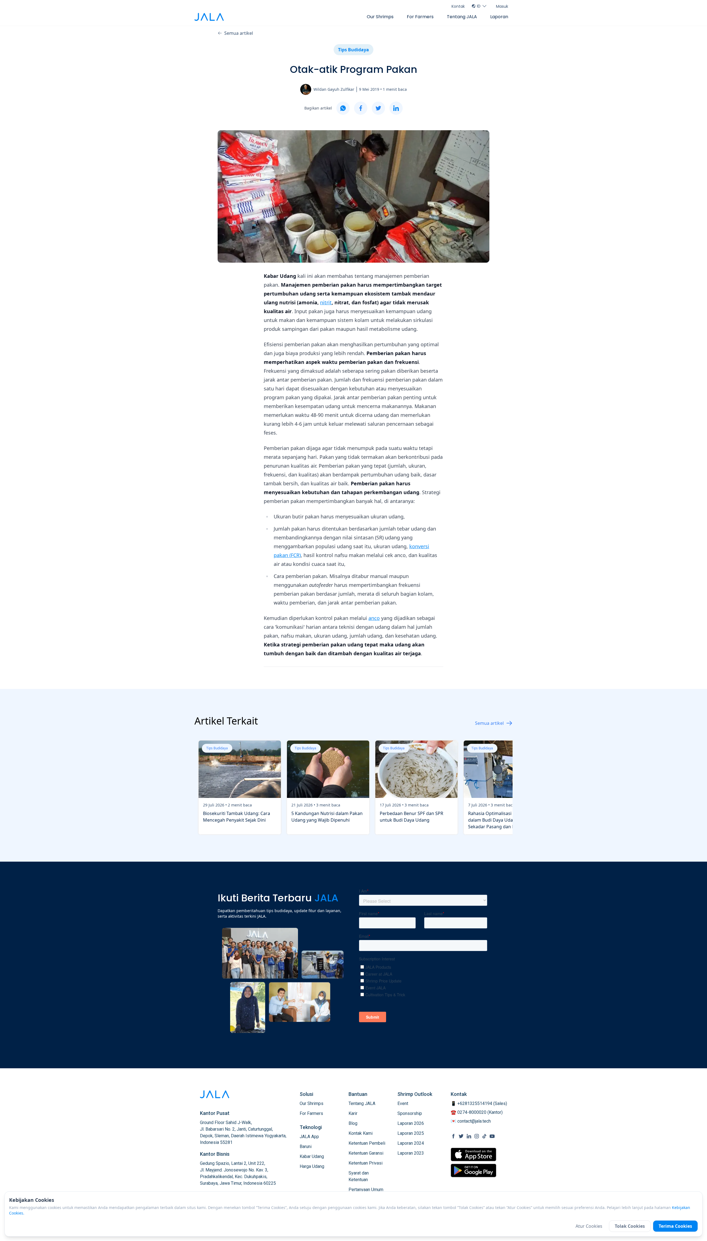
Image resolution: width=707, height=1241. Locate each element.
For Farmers (420, 17)
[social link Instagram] (476, 1136)
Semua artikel (238, 33)
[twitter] (378, 108)
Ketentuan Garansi (366, 1153)
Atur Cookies (589, 1226)
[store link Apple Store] (473, 1154)
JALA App (309, 1136)
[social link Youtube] (492, 1136)
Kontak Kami (361, 1133)
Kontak (458, 6)
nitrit (326, 302)
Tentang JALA (462, 17)
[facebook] (360, 108)
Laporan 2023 (410, 1153)
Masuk (502, 6)
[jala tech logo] (209, 17)
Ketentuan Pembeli (367, 1143)
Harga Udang (312, 1166)
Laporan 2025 (410, 1133)
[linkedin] (396, 108)
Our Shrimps (380, 17)
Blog (353, 1123)
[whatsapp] (343, 108)
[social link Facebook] (453, 1136)
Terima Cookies (675, 1226)
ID (479, 6)
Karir (353, 1113)
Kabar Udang (312, 1156)
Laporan (499, 17)
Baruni (306, 1146)
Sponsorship (409, 1113)
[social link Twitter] (461, 1136)
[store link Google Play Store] (473, 1170)
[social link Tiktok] (484, 1136)
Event (402, 1103)
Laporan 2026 (410, 1123)
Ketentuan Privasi (365, 1163)
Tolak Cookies (630, 1226)
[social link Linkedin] (469, 1136)
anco (374, 618)
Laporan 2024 (410, 1143)
